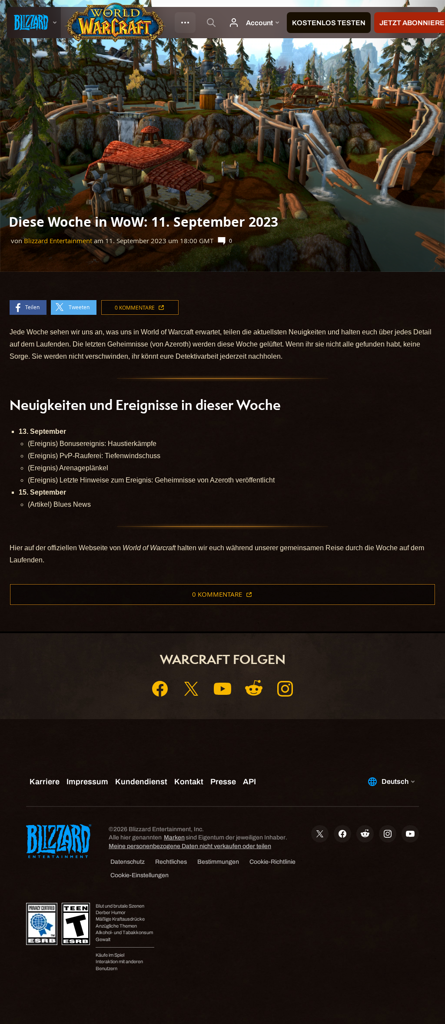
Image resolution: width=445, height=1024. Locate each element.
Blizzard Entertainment (58, 241)
